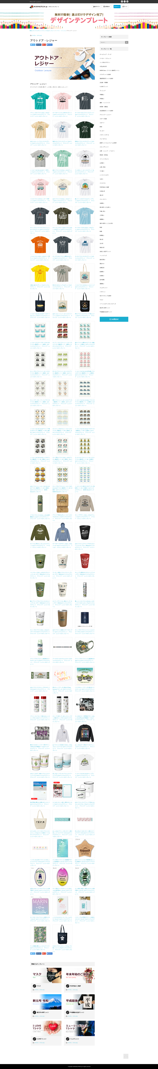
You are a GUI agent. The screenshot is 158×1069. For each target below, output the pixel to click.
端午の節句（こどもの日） (107, 223)
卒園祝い (102, 94)
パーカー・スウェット (105, 58)
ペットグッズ (103, 255)
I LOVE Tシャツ (41, 1039)
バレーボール (103, 138)
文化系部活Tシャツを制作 (106, 110)
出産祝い (102, 275)
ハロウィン (102, 291)
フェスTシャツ (74, 1039)
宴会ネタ (102, 263)
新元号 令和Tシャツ (43, 1012)
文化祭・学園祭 (104, 82)
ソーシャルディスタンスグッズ (108, 303)
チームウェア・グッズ (105, 54)
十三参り (102, 171)
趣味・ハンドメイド (105, 102)
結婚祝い (102, 271)
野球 (101, 126)
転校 (101, 227)
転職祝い (102, 235)
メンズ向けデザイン (105, 62)
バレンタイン (103, 199)
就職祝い (102, 219)
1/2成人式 (102, 191)
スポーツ (102, 122)
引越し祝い (102, 211)
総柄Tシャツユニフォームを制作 (108, 143)
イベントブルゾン (104, 159)
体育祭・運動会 (104, 106)
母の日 (101, 239)
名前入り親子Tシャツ (105, 251)
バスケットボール (104, 134)
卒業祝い (102, 98)
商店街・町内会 (104, 155)
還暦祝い (102, 283)
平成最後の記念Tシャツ (77, 1012)
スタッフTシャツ (104, 147)
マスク (39, 986)
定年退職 (102, 279)
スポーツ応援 (103, 118)
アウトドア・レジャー (105, 114)
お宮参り (102, 163)
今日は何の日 (103, 66)
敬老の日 (102, 247)
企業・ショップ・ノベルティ (107, 151)
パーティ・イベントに (37, 35)
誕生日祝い (102, 259)
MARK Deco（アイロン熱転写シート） (110, 70)
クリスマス (102, 183)
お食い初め (102, 167)
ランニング (102, 90)
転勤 (101, 231)
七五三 (101, 179)
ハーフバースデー (104, 175)
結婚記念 (102, 267)
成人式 (101, 195)
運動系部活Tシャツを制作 (106, 78)
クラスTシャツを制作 (105, 74)
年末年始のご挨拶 (75, 986)
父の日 (101, 243)
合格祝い (102, 203)
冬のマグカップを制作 (105, 295)
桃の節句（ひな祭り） (105, 207)
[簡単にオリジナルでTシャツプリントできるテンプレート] (44, 6)
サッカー (102, 130)
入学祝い (102, 215)
